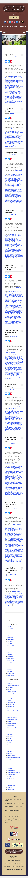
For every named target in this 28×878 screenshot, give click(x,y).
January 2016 (10, 647)
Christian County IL (15, 175)
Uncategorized (11, 87)
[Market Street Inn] (14, 14)
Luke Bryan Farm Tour (12, 727)
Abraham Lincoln (17, 193)
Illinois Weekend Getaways (13, 94)
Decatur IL (7, 132)
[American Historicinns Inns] (14, 836)
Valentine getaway (14, 375)
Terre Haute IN (13, 366)
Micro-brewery (11, 96)
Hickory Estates (14, 468)
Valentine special (9, 377)
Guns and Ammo (10, 79)
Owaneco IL (13, 82)
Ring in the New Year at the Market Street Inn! (11, 570)
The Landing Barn (15, 86)
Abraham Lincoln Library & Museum (13, 89)
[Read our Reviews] (7, 22)
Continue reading (15, 73)
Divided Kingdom (9, 427)
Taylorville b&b (14, 556)
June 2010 (9, 662)
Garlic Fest (7, 546)
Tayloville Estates (14, 477)
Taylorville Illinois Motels (11, 494)
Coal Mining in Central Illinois (15, 426)
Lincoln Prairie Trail (9, 553)
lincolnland (12, 315)
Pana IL (6, 84)
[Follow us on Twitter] (10, 22)
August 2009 (10, 669)
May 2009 (9, 671)
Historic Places (18, 79)
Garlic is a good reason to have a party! (10, 505)
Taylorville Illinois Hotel (10, 200)
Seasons (12, 299)
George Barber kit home (13, 246)
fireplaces (7, 307)
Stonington (7, 86)
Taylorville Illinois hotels (17, 256)
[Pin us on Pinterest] (12, 22)
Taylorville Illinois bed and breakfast (12, 254)
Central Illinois (8, 244)
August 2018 (10, 628)
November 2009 (11, 667)
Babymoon (12, 174)
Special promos (13, 362)
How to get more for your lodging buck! (10, 440)
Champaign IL (8, 356)
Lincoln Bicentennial (12, 596)
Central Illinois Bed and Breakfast (13, 90)
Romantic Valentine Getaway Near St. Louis (11, 332)
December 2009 (11, 664)
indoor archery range (10, 80)
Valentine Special (17, 367)
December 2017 (10, 639)
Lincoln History (16, 412)
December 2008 (11, 675)
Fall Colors (14, 545)
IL (9, 178)
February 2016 (10, 645)
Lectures (9, 412)
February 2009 (10, 673)
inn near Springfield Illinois (16, 551)
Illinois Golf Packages (15, 199)
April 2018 (9, 635)
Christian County (16, 141)
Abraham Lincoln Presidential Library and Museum (13, 421)
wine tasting (8, 323)
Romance (17, 315)
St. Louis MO (11, 363)
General (12, 132)
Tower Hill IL (13, 190)
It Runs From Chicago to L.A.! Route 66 (10, 268)
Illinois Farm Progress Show (13, 710)
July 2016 (9, 643)
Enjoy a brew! (9, 55)
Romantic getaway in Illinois (11, 85)
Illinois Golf (7, 134)
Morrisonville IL (12, 81)
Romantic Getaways (10, 97)
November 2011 (10, 656)
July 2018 (9, 630)
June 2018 (9, 633)
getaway (7, 248)
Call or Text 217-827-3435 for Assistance (14, 26)
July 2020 (9, 626)
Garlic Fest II (13, 546)
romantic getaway (14, 137)
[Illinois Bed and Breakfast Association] (17, 847)
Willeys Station (16, 302)
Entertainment (8, 91)
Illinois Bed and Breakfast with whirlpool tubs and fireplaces (13, 92)
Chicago (14, 356)
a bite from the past (17, 241)
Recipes (17, 253)
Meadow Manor (8, 471)
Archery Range (13, 76)
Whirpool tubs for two (15, 322)
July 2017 (9, 641)
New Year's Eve (13, 135)
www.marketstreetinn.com (14, 860)
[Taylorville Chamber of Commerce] (7, 847)
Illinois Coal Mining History (14, 428)
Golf (22, 141)
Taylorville (7, 556)
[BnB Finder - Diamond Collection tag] (14, 830)
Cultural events (18, 293)
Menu (5, 32)
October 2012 (10, 654)
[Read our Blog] (17, 22)
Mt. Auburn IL (19, 81)
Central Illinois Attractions (13, 77)
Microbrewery (19, 96)
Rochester (7, 137)
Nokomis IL (7, 82)
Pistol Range (12, 84)
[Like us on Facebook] (5, 22)
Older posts (7, 609)
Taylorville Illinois (11, 98)
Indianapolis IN (14, 357)
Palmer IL (19, 82)
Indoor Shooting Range (13, 180)
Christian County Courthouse (12, 544)
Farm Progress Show (15, 177)
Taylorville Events (9, 189)
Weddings (15, 191)
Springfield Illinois (12, 188)
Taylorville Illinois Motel (17, 100)
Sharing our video (11, 153)
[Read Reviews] (22, 22)
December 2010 (10, 658)
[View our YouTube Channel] (19, 22)
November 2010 (10, 660)
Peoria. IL (11, 361)
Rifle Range (18, 84)
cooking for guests (15, 245)
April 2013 (9, 652)
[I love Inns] (14, 841)
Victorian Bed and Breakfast (13, 561)
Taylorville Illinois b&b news (11, 418)
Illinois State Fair (14, 93)
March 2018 (10, 637)
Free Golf (12, 486)
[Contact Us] (14, 22)
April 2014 (9, 650)
